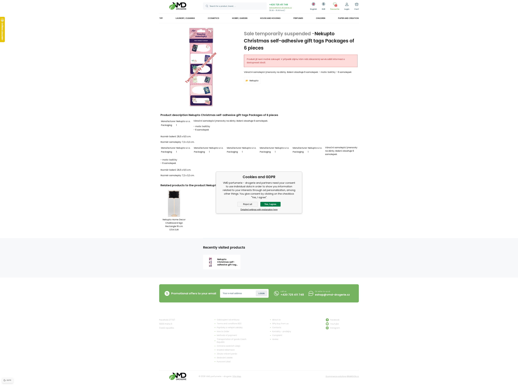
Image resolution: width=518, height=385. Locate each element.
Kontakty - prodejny (281, 331)
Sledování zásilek (225, 357)
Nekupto (253, 80)
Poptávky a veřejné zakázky (230, 327)
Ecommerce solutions (336, 376)
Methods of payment (227, 335)
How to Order (223, 331)
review (275, 339)
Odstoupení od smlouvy (228, 319)
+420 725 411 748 (278, 4)
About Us (276, 319)
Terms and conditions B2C (229, 323)
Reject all (247, 204)
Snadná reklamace (226, 350)
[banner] (177, 7)
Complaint (277, 335)
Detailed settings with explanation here (259, 209)
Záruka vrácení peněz (227, 353)
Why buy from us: (280, 323)
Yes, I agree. (270, 204)
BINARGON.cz (353, 376)
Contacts (276, 327)
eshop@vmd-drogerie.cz (280, 7)
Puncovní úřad (223, 361)
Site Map (237, 376)
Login (261, 293)
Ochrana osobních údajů (228, 346)
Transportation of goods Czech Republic (231, 340)
